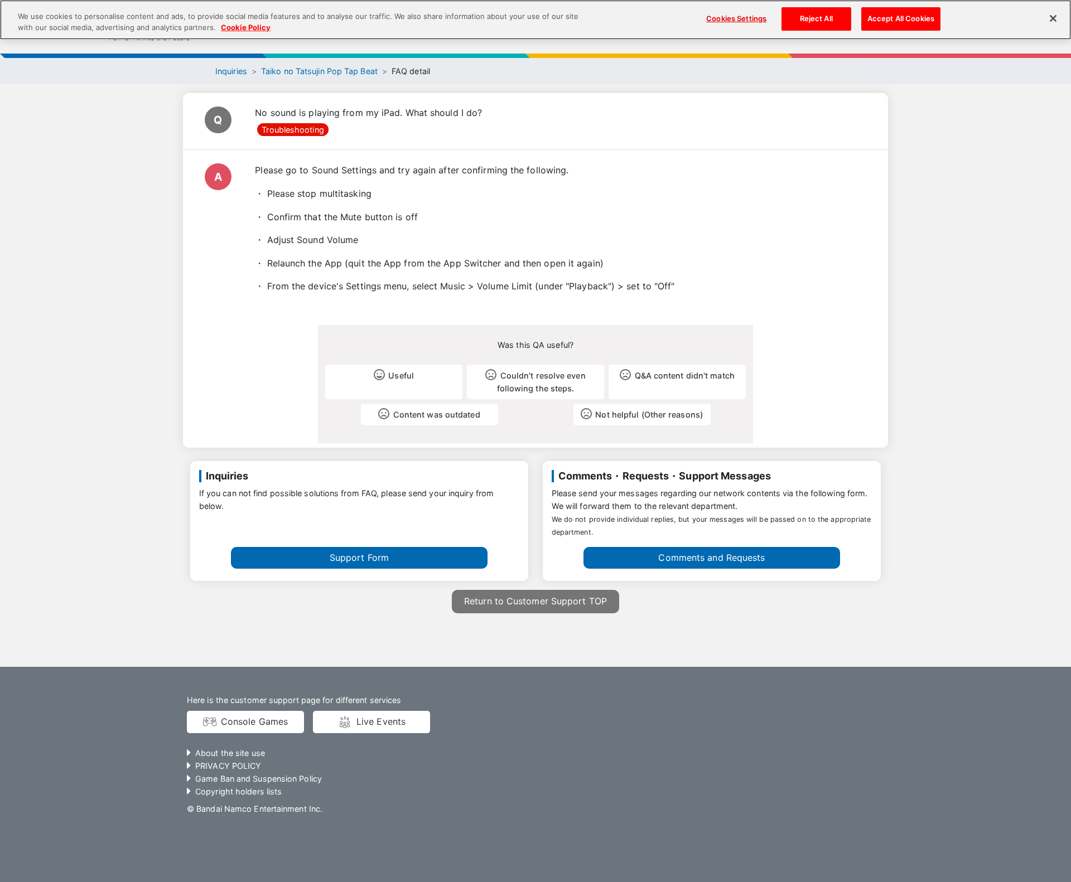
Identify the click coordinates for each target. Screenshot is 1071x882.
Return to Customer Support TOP (535, 601)
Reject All (816, 18)
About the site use (230, 753)
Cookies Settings (736, 18)
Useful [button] (401, 375)
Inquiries (231, 71)
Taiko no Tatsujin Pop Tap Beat (319, 71)
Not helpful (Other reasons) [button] (649, 414)
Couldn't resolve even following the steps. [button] (541, 382)
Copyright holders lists (238, 791)
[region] (535, 20)
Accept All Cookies (900, 18)
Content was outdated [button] (436, 414)
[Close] (1053, 18)
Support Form (359, 557)
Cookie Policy (246, 27)
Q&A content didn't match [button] (685, 375)
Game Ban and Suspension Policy (258, 778)
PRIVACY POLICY (228, 765)
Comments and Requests (711, 557)
